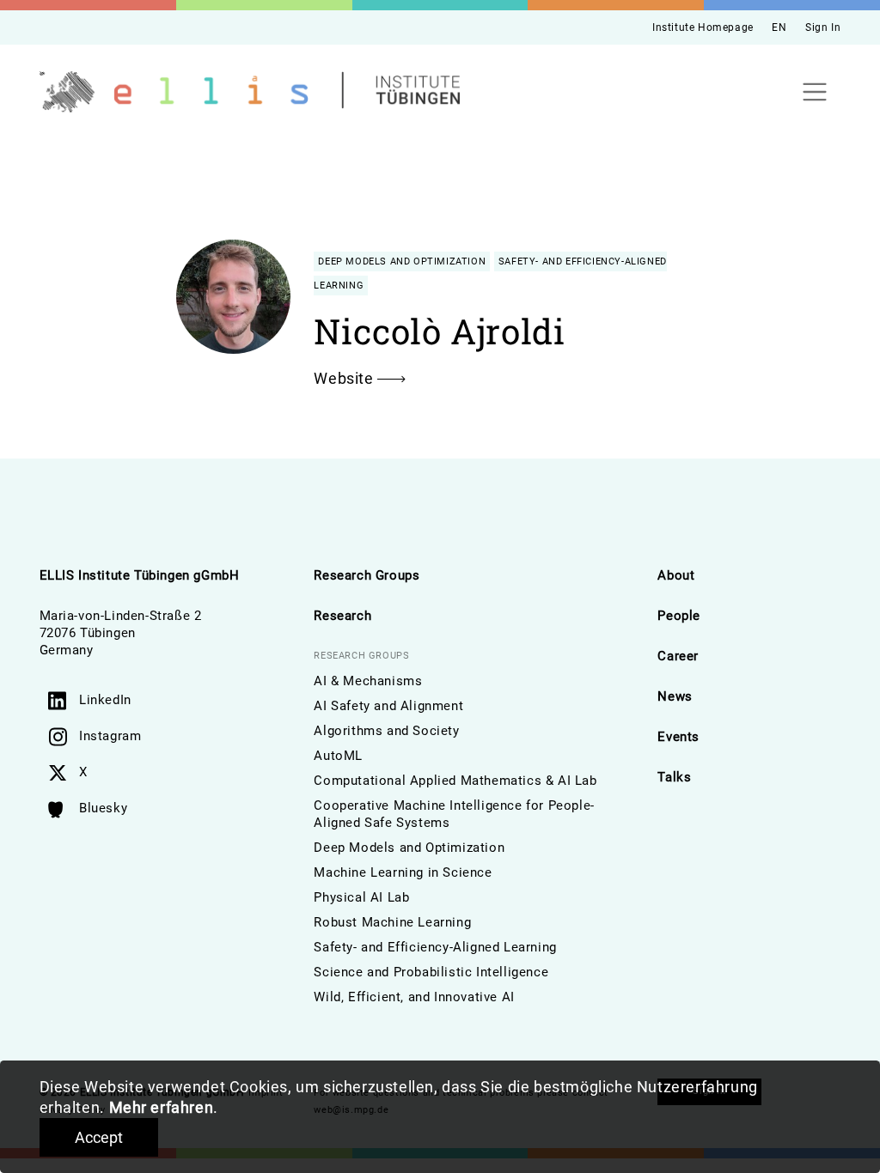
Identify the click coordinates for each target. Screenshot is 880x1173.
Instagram (110, 736)
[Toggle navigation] (815, 92)
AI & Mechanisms (368, 681)
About (675, 575)
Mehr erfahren (161, 1107)
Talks (674, 777)
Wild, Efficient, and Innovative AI (414, 997)
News (674, 696)
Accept (99, 1137)
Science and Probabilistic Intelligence (431, 972)
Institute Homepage (703, 27)
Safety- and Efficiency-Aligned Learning (435, 947)
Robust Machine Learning (392, 922)
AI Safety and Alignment (388, 706)
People (678, 615)
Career (678, 656)
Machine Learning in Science (403, 872)
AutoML (338, 755)
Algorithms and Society (386, 730)
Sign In (822, 27)
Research (342, 615)
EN (779, 27)
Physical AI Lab (361, 897)
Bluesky (103, 808)
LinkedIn (105, 700)
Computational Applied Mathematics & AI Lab (455, 780)
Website (345, 378)
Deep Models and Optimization (409, 847)
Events (678, 737)
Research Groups (366, 575)
